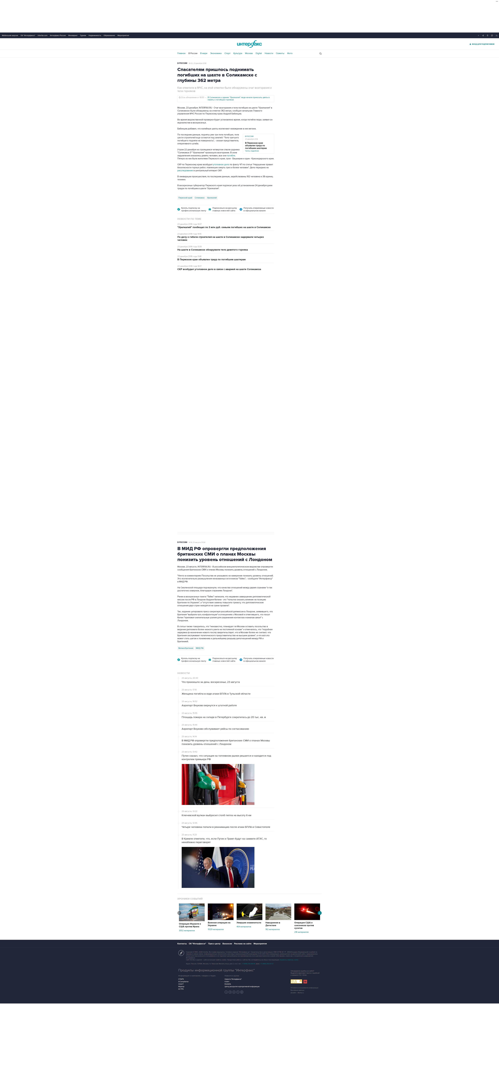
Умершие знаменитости (249, 922)
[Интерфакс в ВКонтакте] (234, 992)
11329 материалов (216, 929)
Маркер (181, 987)
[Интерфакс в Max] (242, 992)
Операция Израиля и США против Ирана (190, 925)
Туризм (83, 35)
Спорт (227, 53)
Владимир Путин (185, 410)
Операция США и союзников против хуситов (304, 925)
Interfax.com (42, 35)
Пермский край (185, 198)
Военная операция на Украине (219, 924)
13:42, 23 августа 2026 (197, 289)
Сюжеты (280, 53)
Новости (269, 53)
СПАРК (181, 979)
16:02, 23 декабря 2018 (197, 63)
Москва (249, 53)
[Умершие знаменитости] (249, 919)
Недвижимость (94, 35)
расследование (185, 170)
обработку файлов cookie (289, 960)
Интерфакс (249, 44)
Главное (181, 53)
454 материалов (244, 926)
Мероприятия (123, 35)
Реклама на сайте (242, 943)
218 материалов (301, 932)
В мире (203, 53)
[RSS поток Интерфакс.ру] (238, 992)
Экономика (216, 53)
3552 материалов (187, 930)
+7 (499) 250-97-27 (266, 964)
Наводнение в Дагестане (272, 924)
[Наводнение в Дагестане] (278, 919)
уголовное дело (221, 164)
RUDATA (228, 984)
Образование (109, 35)
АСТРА (181, 989)
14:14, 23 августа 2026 (197, 542)
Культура (237, 53)
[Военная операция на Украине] (221, 919)
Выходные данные (297, 990)
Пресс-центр (214, 943)
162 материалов (272, 929)
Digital (259, 53)
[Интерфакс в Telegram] (230, 992)
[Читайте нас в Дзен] (226, 992)
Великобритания (185, 648)
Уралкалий (212, 198)
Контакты (182, 943)
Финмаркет (73, 35)
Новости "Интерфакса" (233, 979)
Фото (290, 53)
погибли (230, 155)
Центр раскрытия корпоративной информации (242, 987)
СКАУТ (181, 984)
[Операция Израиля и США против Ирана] (192, 920)
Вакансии (227, 943)
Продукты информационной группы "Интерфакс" (216, 970)
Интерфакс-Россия (58, 35)
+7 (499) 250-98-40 (248, 964)
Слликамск (200, 198)
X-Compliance (183, 982)
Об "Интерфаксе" (28, 35)
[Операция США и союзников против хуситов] (307, 919)
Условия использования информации (304, 988)
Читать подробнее (256, 147)
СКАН (227, 982)
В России (192, 53)
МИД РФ (199, 648)
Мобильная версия (10, 35)
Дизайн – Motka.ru (297, 993)
